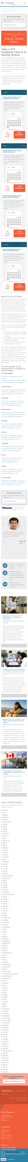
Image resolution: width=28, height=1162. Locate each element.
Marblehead (6, 941)
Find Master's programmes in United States (13, 392)
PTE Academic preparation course (16, 322)
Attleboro (5, 829)
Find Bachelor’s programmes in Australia (12, 447)
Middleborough (7, 952)
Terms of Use (19, 1100)
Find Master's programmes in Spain (11, 471)
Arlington (5, 824)
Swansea (5, 1034)
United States (13, 10)
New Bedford (6, 964)
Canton (5, 859)
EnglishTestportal (5, 1138)
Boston (5, 146)
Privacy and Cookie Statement (21, 1098)
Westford (5, 1055)
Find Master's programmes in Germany (12, 403)
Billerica (5, 843)
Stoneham (5, 1027)
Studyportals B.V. (4, 1094)
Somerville (5, 1013)
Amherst (5, 819)
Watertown (6, 1046)
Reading (5, 997)
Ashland (5, 826)
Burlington (5, 854)
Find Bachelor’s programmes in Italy (11, 458)
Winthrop (5, 1065)
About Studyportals (6, 1115)
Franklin (5, 896)
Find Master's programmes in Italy (10, 460)
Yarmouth (5, 1072)
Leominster (6, 922)
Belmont (5, 836)
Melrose (5, 948)
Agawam (5, 815)
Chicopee (5, 866)
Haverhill (5, 910)
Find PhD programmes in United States (12, 394)
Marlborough (6, 943)
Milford (5, 955)
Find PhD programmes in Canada (10, 428)
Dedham (5, 873)
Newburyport (6, 967)
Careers (3, 1118)
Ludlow (5, 931)
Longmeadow (6, 927)
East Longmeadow (8, 875)
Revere (5, 999)
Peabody (5, 988)
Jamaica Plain (6, 917)
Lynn (4, 934)
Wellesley (5, 1048)
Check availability (19, 134)
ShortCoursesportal (6, 1135)
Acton (4, 812)
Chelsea (5, 864)
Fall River (5, 887)
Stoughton (5, 1030)
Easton (5, 880)
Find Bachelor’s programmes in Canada (12, 424)
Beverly (5, 838)
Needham (5, 962)
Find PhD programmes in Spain (9, 473)
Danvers (5, 871)
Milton (4, 957)
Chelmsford (6, 861)
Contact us (4, 1120)
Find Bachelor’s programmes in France (11, 435)
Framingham (6, 892)
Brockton (5, 850)
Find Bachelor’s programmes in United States (13, 390)
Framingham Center (8, 894)
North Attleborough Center (10, 974)
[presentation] (3, 524)
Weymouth (6, 1058)
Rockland (5, 1002)
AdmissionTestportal (6, 1137)
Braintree (5, 847)
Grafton (5, 903)
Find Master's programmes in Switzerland (12, 483)
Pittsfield (5, 990)
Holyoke (5, 915)
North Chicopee (7, 976)
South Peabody (7, 1020)
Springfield (5, 1025)
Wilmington (6, 1060)
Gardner (5, 899)
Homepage (4, 10)
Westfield (5, 1053)
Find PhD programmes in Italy (9, 462)
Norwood (5, 983)
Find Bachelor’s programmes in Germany (12, 401)
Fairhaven (5, 885)
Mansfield (5, 938)
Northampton (6, 978)
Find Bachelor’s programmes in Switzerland (13, 481)
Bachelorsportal (5, 1130)
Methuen (5, 950)
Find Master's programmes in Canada (11, 426)
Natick (4, 959)
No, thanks (11, 1159)
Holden (5, 913)
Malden (5, 936)
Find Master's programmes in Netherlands (13, 414)
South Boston (6, 1016)
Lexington (5, 92)
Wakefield (5, 1041)
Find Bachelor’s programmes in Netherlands (13, 412)
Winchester (6, 1062)
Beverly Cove (6, 840)
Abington (5, 810)
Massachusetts (5, 11)
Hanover (5, 908)
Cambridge (6, 857)
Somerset (5, 1011)
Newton (5, 969)
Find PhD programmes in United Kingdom (12, 382)
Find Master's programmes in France (11, 437)
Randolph (5, 995)
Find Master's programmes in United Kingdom (13, 380)
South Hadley (6, 1018)
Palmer (5, 985)
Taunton (5, 1037)
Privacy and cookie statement (12, 1152)
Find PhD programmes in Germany (10, 405)
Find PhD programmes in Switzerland (11, 485)
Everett (5, 882)
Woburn (5, 1067)
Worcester (6, 244)
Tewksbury (6, 1039)
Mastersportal (5, 1131)
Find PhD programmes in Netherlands (11, 416)
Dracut (14, 11)
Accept (3, 1159)
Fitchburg (5, 889)
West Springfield (7, 1051)
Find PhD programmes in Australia (10, 450)
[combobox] (14, 501)
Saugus (5, 1006)
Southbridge (6, 1023)
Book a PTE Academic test (13, 1081)
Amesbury (5, 817)
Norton (5, 981)
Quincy (4, 992)
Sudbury (5, 1032)
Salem (4, 1004)
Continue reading (6, 71)
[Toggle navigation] (24, 3)
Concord (5, 868)
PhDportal (3, 1133)
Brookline (5, 852)
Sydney (21, 543)
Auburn (5, 831)
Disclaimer (11, 1098)
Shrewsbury (6, 1009)
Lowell (4, 929)
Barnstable (6, 833)
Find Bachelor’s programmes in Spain (11, 469)
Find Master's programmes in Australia (11, 448)
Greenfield (5, 906)
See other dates (7, 135)
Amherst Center (7, 822)
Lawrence (5, 920)
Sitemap (25, 1100)
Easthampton (6, 878)
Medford (5, 945)
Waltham (5, 1044)
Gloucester (6, 901)
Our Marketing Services (7, 1117)
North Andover (7, 971)
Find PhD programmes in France (10, 439)
